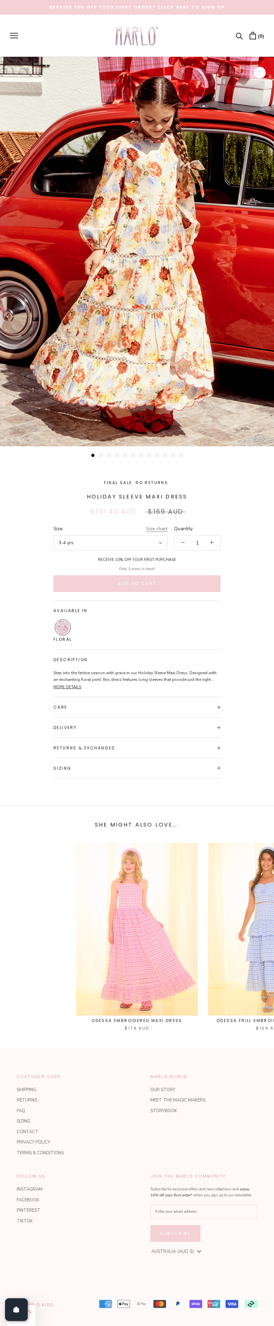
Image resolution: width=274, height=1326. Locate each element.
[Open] (16, 1309)
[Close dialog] (259, 580)
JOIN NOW (200, 715)
